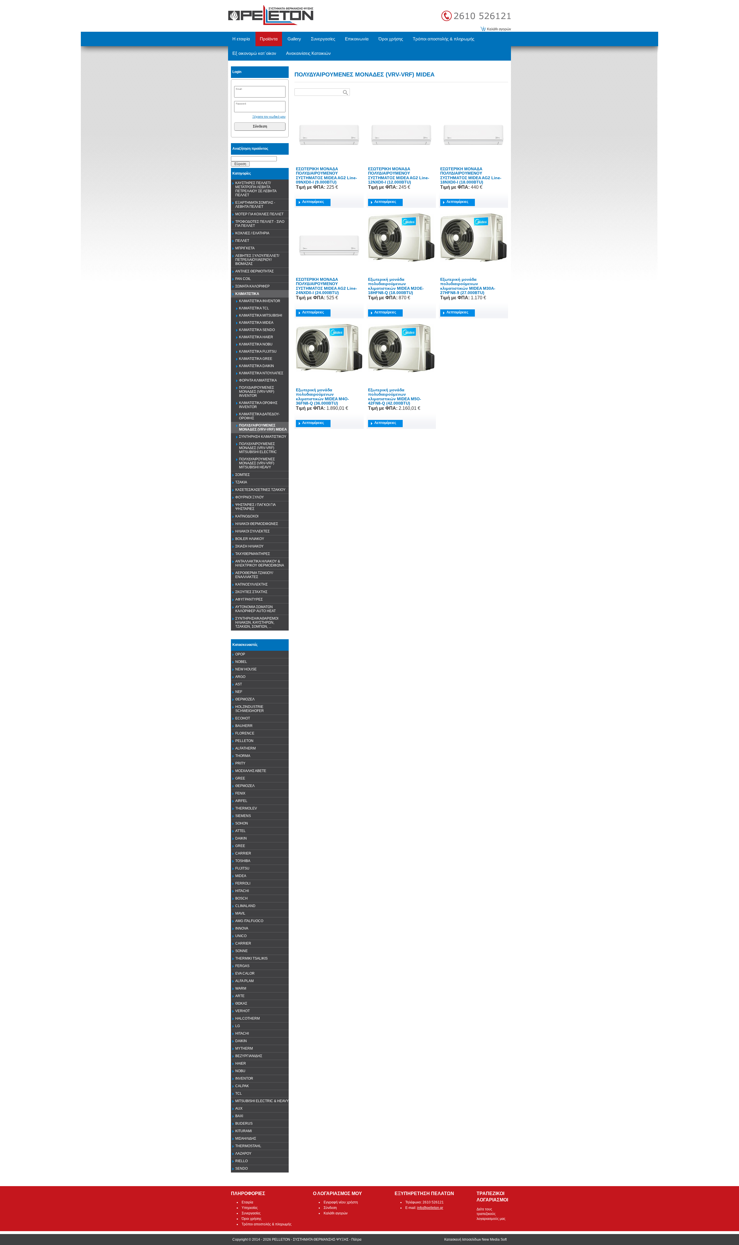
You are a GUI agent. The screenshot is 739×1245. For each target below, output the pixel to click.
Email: (239, 88)
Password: (241, 103)
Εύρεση (240, 164)
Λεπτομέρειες (313, 202)
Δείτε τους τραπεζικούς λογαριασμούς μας (491, 1214)
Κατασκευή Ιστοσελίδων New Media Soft (475, 1239)
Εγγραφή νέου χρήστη (341, 1202)
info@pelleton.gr (430, 1208)
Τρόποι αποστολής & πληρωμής (267, 1224)
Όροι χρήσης (252, 1219)
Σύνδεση (260, 126)
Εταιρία (247, 1202)
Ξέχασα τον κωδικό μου (268, 116)
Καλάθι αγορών (499, 29)
